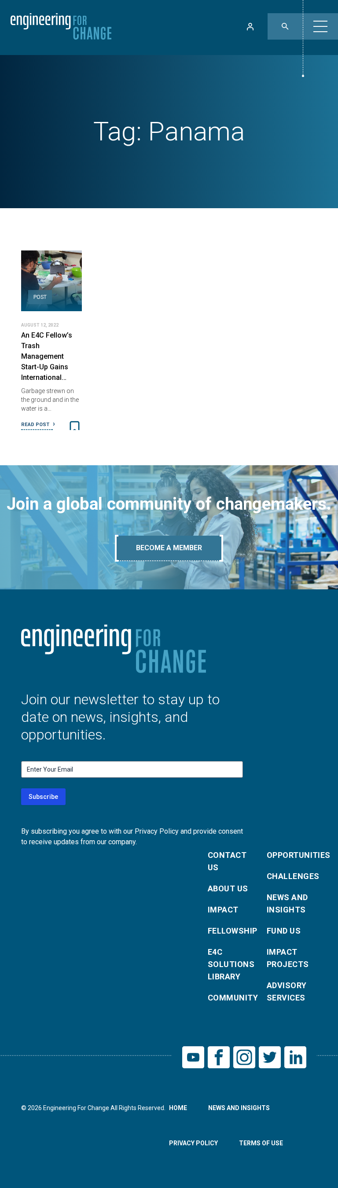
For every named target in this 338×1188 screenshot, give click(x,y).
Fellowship (232, 930)
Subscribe (43, 796)
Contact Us (227, 861)
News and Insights (287, 903)
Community (232, 997)
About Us (228, 888)
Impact (223, 909)
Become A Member (169, 548)
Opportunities (291, 855)
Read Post (36, 424)
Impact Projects (288, 958)
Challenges (291, 876)
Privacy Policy (193, 1143)
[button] (320, 26)
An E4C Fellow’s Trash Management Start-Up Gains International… (46, 356)
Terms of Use (261, 1143)
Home (178, 1107)
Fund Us (284, 930)
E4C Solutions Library (231, 964)
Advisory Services (287, 991)
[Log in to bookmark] (74, 427)
